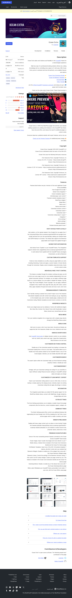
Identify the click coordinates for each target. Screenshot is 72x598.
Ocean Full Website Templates (57, 77)
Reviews (56, 51)
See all (7, 113)
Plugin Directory (62, 7)
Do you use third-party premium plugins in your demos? (52, 529)
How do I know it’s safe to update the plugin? (54, 538)
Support (8, 51)
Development (38, 51)
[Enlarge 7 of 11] (64, 495)
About (65, 574)
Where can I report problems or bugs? (56, 542)
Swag (27, 581)
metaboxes (13, 80)
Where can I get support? (59, 533)
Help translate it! (25, 11)
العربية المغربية (50, 589)
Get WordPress (6, 2)
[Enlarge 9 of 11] (37, 495)
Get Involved (26, 574)
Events (27, 577)
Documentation (61, 79)
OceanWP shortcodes (37, 336)
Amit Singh (41, 558)
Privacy (64, 581)
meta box (13, 77)
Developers (38, 579)
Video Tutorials (61, 81)
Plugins (52, 579)
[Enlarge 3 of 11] (37, 480)
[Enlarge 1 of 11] (64, 480)
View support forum (19, 130)
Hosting (64, 579)
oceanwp (55, 44)
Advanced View (20, 87)
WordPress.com (12, 574)
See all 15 (8, 74)
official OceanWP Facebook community (43, 85)
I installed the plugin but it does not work (55, 516)
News (65, 577)
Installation (47, 51)
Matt (15, 577)
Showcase (51, 574)
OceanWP (58, 60)
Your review (21, 113)
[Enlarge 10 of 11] (64, 502)
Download (9, 43)
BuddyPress (13, 581)
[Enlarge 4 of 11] (64, 487)
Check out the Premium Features (41, 138)
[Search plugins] (51, 15)
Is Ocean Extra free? (61, 520)
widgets (8, 83)
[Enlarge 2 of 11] (51, 480)
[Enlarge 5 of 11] (51, 487)
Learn (40, 574)
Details (63, 51)
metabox (8, 77)
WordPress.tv (37, 581)
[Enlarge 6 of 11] (37, 487)
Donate (26, 579)
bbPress (14, 579)
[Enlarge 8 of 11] (51, 495)
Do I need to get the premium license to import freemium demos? (49, 524)
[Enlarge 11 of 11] (51, 502)
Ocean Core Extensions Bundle (57, 75)
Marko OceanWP (59, 561)
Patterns (52, 581)
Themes (52, 577)
